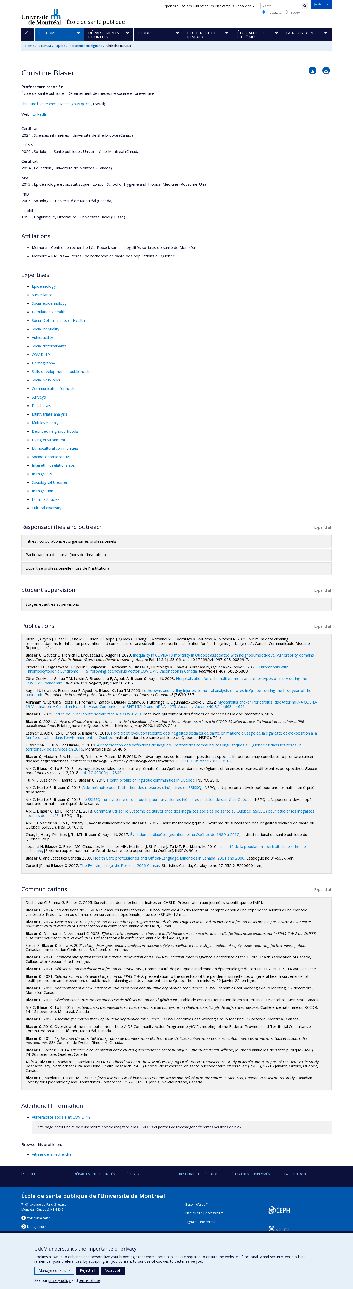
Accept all (113, 1270)
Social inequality (45, 328)
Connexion (243, 6)
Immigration (42, 490)
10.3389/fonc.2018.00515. (208, 760)
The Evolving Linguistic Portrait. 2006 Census (120, 865)
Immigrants (42, 473)
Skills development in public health (62, 371)
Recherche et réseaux (198, 1174)
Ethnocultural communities (55, 448)
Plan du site (193, 1213)
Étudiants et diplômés (251, 1174)
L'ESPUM (45, 46)
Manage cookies (54, 1270)
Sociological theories (50, 482)
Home (29, 46)
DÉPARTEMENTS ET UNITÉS (94, 1174)
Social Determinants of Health (58, 320)
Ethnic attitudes (46, 499)
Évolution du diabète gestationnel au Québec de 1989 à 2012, (185, 834)
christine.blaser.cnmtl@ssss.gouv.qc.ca (55, 103)
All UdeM (294, 12)
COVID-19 (41, 354)
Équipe (60, 46)
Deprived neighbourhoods (55, 431)
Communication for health (54, 388)
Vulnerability (42, 337)
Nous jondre (36, 1226)
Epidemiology (44, 286)
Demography (43, 362)
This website (273, 12)
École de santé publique (96, 22)
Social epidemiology (49, 303)
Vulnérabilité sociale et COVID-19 (61, 1117)
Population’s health (48, 311)
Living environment (48, 439)
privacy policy (59, 1280)
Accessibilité (214, 1213)
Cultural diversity (47, 507)
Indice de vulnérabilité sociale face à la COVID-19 (97, 713)
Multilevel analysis (48, 422)
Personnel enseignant (86, 46)
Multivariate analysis (50, 414)
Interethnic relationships (53, 465)
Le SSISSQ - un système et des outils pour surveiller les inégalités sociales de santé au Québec (166, 799)
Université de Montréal (41, 17)
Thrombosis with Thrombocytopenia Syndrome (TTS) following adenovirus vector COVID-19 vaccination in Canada (157, 669)
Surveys (39, 397)
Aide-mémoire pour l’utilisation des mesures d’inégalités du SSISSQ (141, 787)
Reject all (87, 1270)
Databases (41, 405)
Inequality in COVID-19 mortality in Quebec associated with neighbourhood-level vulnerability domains (223, 655)
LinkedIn (40, 114)
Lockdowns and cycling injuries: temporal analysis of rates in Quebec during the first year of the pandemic (168, 692)
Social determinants (49, 345)
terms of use (89, 1280)
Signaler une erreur (200, 1222)
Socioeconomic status (51, 456)
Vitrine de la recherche (52, 1154)
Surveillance (42, 294)
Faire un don (295, 1174)
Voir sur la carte (38, 1218)
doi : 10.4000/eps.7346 (101, 772)
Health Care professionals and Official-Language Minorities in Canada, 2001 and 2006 (168, 858)
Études (133, 1174)
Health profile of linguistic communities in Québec (150, 780)
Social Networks (46, 379)
